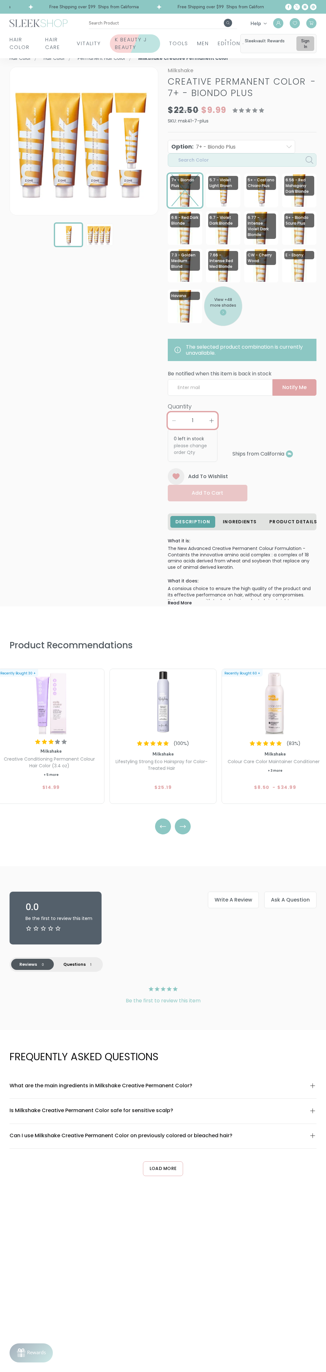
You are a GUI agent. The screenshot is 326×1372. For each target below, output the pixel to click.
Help (256, 23)
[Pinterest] (313, 7)
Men (203, 43)
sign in (305, 43)
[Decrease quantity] (174, 420)
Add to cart (207, 493)
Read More (180, 603)
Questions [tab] (74, 964)
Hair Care (52, 43)
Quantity (180, 406)
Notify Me (294, 387)
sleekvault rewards (265, 41)
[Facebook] (288, 7)
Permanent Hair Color (101, 58)
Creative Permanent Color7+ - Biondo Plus (242, 87)
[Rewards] (31, 1352)
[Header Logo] (38, 22)
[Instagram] (305, 7)
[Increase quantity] (211, 420)
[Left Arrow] (163, 826)
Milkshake (180, 70)
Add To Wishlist (208, 476)
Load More (163, 1168)
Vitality (89, 43)
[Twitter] (297, 7)
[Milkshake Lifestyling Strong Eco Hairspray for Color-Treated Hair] (163, 702)
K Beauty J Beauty (131, 43)
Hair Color (20, 43)
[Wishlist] (295, 23)
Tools (178, 43)
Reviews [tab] (28, 964)
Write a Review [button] (233, 899)
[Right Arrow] (183, 826)
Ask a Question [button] (290, 899)
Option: (203, 146)
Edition (229, 43)
